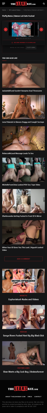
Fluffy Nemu (31, 47)
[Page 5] (23, 38)
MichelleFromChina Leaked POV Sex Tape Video (21, 184)
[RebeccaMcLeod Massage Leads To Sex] (23, 138)
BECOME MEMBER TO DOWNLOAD (25, 42)
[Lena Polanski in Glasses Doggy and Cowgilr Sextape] (23, 107)
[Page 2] (18, 38)
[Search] (44, 3)
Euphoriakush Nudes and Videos (23, 299)
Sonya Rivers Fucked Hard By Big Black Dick (23, 335)
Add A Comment (23, 259)
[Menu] (3, 3)
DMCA (30, 396)
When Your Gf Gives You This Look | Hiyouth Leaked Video (22, 249)
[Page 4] (21, 38)
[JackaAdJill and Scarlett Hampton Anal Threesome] (23, 76)
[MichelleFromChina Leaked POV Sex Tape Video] (23, 170)
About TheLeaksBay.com (15, 396)
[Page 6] (25, 38)
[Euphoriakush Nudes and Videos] (23, 281)
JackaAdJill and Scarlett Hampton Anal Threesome (22, 90)
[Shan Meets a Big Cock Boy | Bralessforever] (23, 353)
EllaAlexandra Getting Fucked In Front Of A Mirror (22, 216)
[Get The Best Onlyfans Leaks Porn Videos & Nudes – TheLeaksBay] (23, 3)
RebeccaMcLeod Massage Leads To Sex (18, 153)
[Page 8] (28, 38)
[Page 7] (26, 38)
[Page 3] (20, 38)
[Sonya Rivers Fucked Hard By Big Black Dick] (23, 317)
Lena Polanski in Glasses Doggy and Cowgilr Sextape (23, 122)
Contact (38, 396)
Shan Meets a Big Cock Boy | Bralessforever (23, 372)
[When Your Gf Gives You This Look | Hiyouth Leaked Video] (23, 232)
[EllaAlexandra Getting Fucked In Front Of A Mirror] (23, 201)
